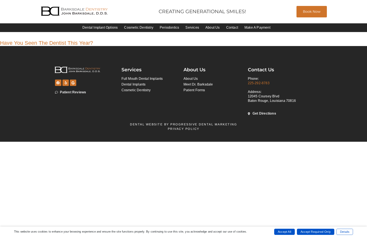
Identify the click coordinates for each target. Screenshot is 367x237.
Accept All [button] (284, 231)
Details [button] (344, 231)
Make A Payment (257, 27)
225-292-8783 (259, 83)
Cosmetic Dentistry (138, 27)
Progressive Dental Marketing (203, 124)
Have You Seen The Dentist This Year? (46, 43)
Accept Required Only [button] (316, 231)
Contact (232, 27)
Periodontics (169, 27)
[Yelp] (65, 83)
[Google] (73, 83)
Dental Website (146, 124)
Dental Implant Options (100, 27)
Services (192, 27)
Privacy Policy (183, 128)
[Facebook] (58, 83)
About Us (212, 27)
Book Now (311, 12)
